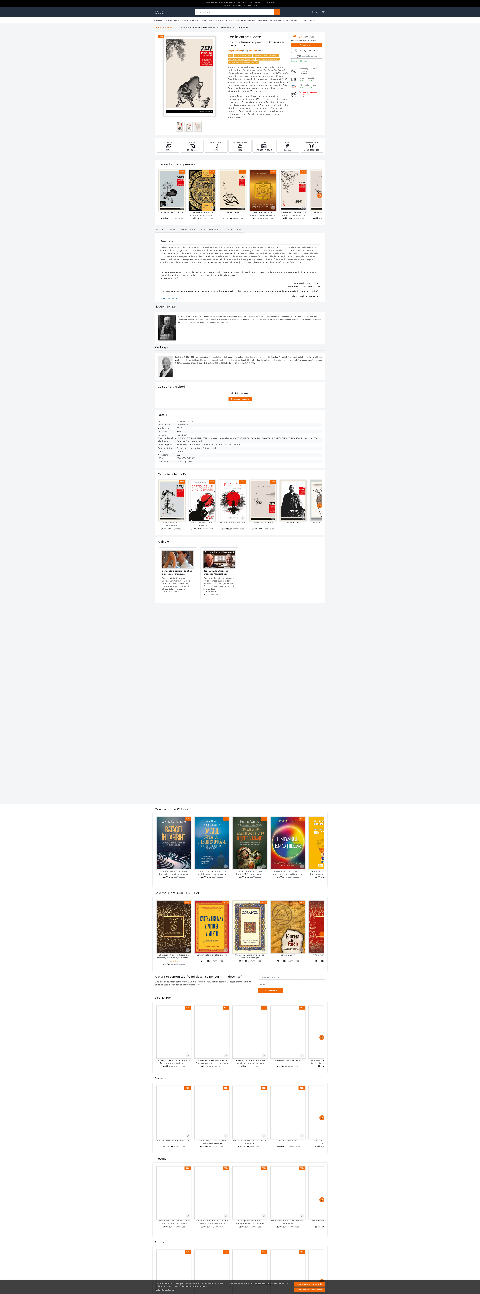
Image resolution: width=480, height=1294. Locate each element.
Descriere (159, 229)
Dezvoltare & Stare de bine (284, 20)
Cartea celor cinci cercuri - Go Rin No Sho (202, 524)
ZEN (177, 27)
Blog (312, 20)
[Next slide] (319, 195)
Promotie (250, 59)
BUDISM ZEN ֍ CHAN (243, 56)
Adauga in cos (307, 45)
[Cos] (323, 12)
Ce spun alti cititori (233, 229)
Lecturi (304, 20)
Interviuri (180, 589)
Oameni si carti (210, 591)
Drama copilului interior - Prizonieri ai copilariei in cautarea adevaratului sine (250, 1062)
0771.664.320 (304, 73)
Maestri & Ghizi (198, 20)
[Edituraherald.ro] (159, 12)
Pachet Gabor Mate (287, 1140)
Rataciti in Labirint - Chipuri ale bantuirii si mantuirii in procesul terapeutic (173, 873)
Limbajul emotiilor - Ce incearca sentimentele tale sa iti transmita (287, 872)
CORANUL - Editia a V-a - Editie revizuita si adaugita (249, 956)
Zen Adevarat (293, 522)
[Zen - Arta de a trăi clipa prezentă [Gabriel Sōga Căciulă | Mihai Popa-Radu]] (219, 559)
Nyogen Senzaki (235, 51)
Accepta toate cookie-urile (310, 1284)
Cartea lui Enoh (287, 955)
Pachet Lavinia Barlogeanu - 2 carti (173, 1140)
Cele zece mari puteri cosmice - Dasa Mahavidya (263, 213)
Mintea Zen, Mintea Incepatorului (172, 524)
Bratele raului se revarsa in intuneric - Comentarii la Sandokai (293, 214)
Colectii (168, 27)
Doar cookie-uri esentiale (309, 1290)
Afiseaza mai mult (169, 298)
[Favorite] (311, 12)
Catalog (158, 20)
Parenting (263, 20)
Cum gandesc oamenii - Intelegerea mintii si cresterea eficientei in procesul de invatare (249, 1222)
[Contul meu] (317, 12)
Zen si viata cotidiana (263, 522)
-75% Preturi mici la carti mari (267, 59)
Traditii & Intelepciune (176, 20)
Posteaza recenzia (240, 399)
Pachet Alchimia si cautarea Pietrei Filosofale (249, 1142)
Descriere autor (187, 229)
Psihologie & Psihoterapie (242, 20)
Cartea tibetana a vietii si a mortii (211, 955)
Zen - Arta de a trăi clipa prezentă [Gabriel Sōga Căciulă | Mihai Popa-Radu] (217, 573)
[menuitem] (179, 127)
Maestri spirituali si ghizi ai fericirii (266, 56)
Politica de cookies (264, 1283)
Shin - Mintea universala (172, 212)
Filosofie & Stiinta (217, 20)
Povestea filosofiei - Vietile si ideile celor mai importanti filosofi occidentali (174, 1222)
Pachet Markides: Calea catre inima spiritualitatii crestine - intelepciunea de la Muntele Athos (211, 1142)
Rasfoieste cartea (308, 56)
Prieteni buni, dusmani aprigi (287, 1060)
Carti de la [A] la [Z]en (236, 59)
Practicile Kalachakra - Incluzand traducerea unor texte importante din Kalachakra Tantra (202, 214)
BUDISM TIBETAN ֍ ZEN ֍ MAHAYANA (243, 62)
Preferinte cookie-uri (164, 1290)
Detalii (172, 229)
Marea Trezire (232, 212)
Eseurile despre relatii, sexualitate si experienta (287, 1222)
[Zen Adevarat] (293, 500)
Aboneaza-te (270, 990)
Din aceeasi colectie (209, 229)
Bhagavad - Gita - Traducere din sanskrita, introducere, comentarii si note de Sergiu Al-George (173, 956)
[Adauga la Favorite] (182, 208)
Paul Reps (253, 51)
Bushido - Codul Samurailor (233, 522)
